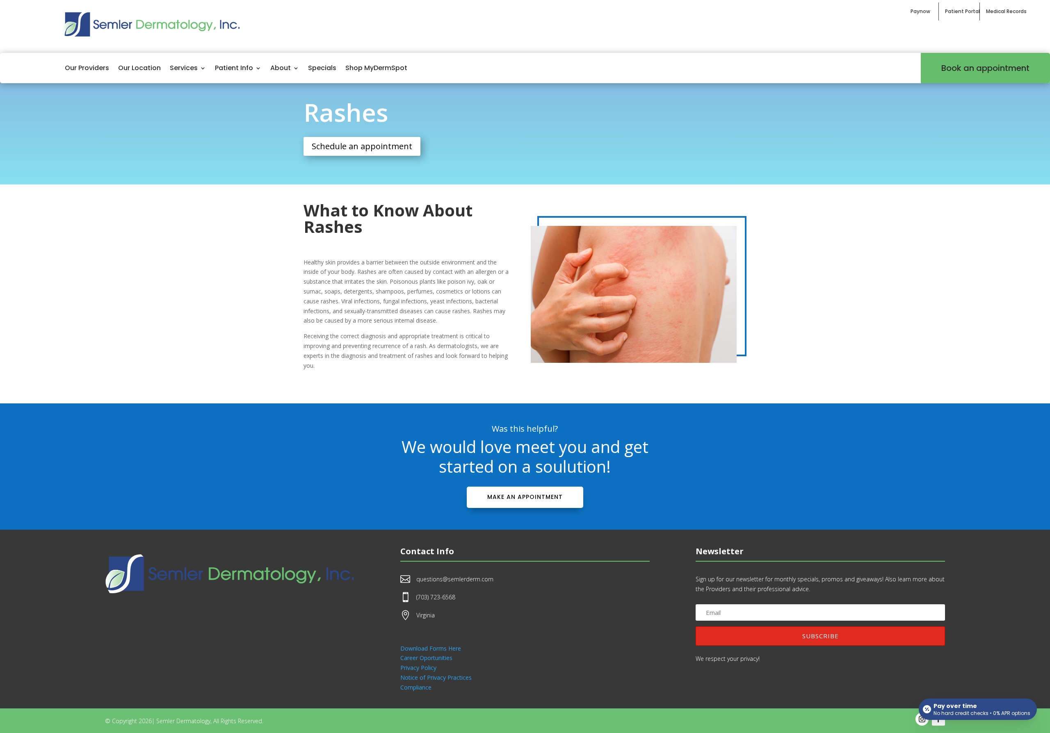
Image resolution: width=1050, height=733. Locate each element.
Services (184, 68)
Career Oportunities (426, 658)
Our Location (139, 68)
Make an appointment (525, 497)
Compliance (415, 687)
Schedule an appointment (362, 146)
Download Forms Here (430, 648)
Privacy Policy (418, 668)
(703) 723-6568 (435, 597)
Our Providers (87, 68)
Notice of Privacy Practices (436, 677)
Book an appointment (985, 68)
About (280, 68)
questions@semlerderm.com (454, 579)
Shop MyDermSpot (376, 68)
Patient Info (234, 68)
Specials (322, 68)
